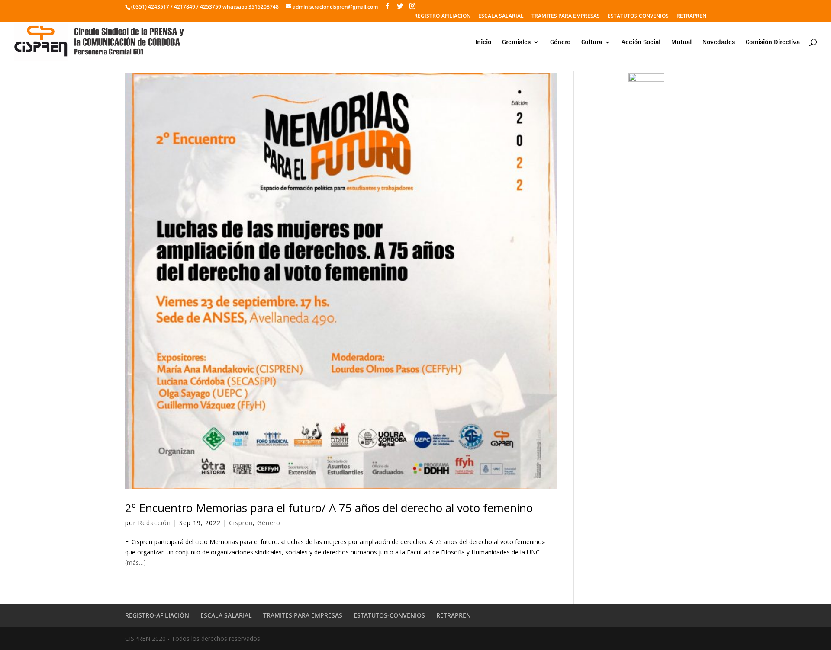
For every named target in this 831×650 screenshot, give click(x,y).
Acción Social (641, 43)
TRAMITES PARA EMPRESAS (565, 16)
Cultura (591, 43)
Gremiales (516, 43)
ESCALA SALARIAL (501, 16)
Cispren (241, 523)
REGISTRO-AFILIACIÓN (442, 16)
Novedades (718, 43)
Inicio (483, 43)
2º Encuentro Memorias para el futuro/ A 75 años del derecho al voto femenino (329, 508)
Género (560, 43)
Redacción (154, 523)
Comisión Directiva (773, 43)
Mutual (681, 43)
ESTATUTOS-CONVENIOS (638, 16)
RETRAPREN (691, 16)
